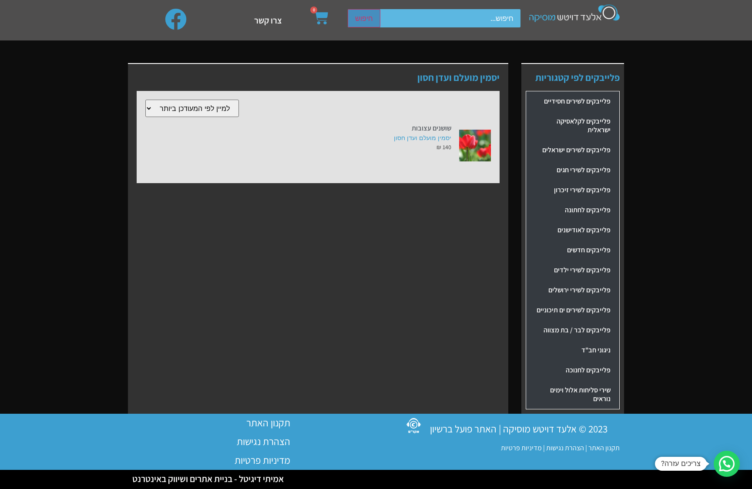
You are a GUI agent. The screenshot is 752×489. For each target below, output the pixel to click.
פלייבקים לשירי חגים (584, 169)
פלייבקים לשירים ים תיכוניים (574, 310)
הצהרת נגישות (564, 447)
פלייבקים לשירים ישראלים (576, 149)
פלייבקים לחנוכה (588, 370)
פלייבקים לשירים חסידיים (577, 101)
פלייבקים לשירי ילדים (582, 270)
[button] (727, 464)
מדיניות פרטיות (521, 447)
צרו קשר (268, 20)
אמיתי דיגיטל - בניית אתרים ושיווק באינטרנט (208, 479)
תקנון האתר (604, 447)
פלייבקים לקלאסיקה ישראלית (584, 125)
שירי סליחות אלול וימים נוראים (580, 394)
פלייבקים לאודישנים (584, 229)
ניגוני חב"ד (596, 350)
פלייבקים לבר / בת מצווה (577, 330)
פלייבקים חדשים (589, 250)
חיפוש (364, 18)
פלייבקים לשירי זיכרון (582, 189)
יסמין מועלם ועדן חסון (422, 137)
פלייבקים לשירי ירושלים (579, 290)
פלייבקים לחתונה (588, 209)
